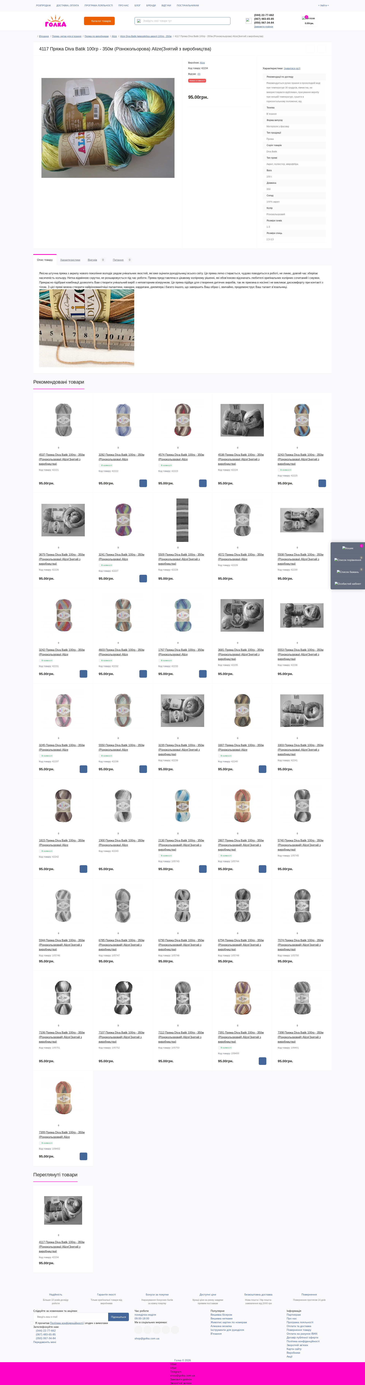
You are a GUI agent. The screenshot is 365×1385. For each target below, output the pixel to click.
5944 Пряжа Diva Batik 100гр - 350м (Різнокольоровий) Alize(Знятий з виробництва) (62, 945)
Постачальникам (188, 5)
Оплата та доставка (299, 1326)
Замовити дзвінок (263, 26)
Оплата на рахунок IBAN (302, 1333)
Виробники (293, 1352)
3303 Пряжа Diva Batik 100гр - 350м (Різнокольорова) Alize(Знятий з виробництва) (300, 749)
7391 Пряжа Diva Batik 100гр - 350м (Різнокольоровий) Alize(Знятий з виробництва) (241, 1037)
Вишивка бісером (221, 1314)
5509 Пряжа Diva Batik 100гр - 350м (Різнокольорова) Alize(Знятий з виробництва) (181, 559)
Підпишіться (118, 1316)
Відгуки (166, 5)
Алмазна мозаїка (221, 1326)
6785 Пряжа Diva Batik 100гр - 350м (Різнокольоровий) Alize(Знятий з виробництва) (121, 945)
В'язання (44, 36)
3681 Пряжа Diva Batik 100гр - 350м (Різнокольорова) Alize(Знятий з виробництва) (241, 654)
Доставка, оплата (67, 5)
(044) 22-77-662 (264, 15)
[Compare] (87, 413)
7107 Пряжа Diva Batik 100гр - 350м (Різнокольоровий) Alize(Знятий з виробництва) (121, 1037)
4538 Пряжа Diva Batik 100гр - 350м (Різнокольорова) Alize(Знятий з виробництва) (241, 459)
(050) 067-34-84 (264, 22)
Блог (138, 5)
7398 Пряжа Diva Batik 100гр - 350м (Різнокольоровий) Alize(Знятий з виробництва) (300, 1037)
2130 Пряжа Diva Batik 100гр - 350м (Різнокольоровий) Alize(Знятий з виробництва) (181, 845)
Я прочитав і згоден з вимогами (71, 1323)
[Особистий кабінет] (348, 583)
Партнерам (294, 1314)
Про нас (123, 5)
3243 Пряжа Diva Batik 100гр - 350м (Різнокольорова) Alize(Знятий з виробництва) (300, 459)
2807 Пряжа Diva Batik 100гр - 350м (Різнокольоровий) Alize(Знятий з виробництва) (241, 845)
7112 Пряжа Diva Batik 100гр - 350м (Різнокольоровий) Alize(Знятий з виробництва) (181, 1037)
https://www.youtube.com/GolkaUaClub (156, 1330)
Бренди (151, 5)
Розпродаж (43, 5)
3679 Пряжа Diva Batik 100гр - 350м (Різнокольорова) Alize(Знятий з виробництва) (62, 559)
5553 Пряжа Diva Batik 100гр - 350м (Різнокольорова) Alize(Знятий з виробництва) (300, 654)
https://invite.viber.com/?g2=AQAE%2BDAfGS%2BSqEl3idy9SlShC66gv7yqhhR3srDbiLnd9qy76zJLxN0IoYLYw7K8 (166, 1330)
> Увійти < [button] (323, 5)
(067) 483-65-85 (264, 18)
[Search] (139, 21)
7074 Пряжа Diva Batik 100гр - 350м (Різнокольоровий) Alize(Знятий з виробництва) (300, 945)
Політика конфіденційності (67, 1323)
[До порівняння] (321, 49)
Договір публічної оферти (302, 1337)
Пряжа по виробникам (97, 36)
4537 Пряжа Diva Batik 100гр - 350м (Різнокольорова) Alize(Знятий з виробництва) (62, 459)
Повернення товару (299, 1329)
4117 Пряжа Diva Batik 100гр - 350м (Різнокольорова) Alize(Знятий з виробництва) (61, 1246)
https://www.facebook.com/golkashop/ (138, 1330)
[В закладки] (310, 49)
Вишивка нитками (221, 1318)
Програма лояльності (99, 5)
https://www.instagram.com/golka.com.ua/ (147, 1330)
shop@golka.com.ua (147, 1338)
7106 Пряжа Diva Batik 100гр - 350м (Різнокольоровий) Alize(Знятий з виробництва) (62, 1037)
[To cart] (143, 483)
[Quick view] (87, 399)
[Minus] (224, 1076)
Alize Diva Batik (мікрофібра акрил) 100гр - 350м (145, 36)
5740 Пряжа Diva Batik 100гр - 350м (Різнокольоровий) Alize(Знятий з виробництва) (300, 845)
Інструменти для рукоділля (227, 1329)
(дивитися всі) (292, 68)
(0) (199, 74)
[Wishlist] (87, 406)
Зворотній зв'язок (297, 1345)
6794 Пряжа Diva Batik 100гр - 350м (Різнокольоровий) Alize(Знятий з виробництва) (241, 945)
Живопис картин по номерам (229, 1322)
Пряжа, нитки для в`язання (66, 36)
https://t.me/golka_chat (175, 1330)
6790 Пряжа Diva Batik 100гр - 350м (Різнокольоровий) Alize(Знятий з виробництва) (181, 945)
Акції (289, 1356)
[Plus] (260, 1076)
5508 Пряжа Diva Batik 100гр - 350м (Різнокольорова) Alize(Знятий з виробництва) (300, 559)
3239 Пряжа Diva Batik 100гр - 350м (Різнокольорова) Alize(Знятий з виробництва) (181, 749)
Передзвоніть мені (44, 1342)
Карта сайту (294, 1348)
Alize (114, 36)
